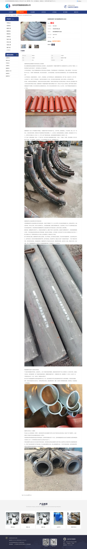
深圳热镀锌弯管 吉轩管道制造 (58, 527)
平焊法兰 (9, 22)
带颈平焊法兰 (28, 527)
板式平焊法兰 (43, 527)
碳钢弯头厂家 (8, 70)
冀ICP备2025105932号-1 (22, 540)
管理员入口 (24, 544)
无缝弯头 (9, 25)
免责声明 (20, 544)
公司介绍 (43, 12)
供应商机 (22, 12)
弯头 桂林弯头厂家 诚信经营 (73, 527)
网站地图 (29, 544)
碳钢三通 (9, 28)
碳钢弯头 (9, 31)
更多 (17, 54)
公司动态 (54, 12)
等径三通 (9, 39)
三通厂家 (12, 527)
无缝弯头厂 (8, 57)
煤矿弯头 (9, 47)
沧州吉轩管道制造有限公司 (14, 542)
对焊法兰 (9, 36)
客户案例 (65, 12)
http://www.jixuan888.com (26, 495)
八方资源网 (16, 544)
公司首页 (11, 12)
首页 (11, 15)
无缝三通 (9, 44)
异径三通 (9, 42)
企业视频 (33, 12)
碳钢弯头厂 (8, 76)
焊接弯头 (9, 33)
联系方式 (76, 12)
